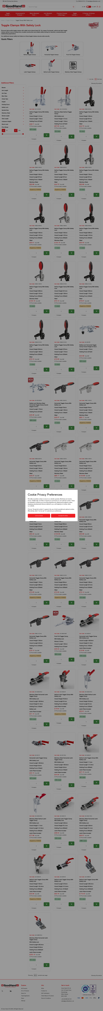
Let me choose (39, 515)
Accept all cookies (63, 515)
